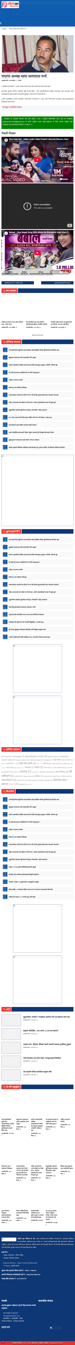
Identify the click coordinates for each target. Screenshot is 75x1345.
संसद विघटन (9, 780)
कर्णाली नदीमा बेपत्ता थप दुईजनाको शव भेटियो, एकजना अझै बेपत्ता (61, 323)
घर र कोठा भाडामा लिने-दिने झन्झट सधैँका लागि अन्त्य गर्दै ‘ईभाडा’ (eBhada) (30, 417)
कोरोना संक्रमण (57, 764)
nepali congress (22, 760)
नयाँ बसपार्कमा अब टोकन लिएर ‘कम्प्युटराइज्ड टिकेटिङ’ (42, 1058)
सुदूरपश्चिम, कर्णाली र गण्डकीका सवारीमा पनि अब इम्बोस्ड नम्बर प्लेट (46, 1017)
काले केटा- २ (13, 763)
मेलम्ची (43, 772)
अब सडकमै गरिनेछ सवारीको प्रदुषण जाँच (37, 1072)
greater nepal (53, 757)
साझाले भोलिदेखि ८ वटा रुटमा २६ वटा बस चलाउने (40, 1031)
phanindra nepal (36, 760)
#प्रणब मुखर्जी (6, 757)
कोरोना (47, 763)
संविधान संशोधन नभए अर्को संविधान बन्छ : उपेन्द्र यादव (12, 323)
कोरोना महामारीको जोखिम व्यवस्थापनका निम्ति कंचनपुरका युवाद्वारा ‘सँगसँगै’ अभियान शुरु (33, 365)
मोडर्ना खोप (50, 772)
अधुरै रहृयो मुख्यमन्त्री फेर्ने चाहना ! (62, 283)
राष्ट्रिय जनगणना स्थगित (16, 380)
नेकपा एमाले (48, 768)
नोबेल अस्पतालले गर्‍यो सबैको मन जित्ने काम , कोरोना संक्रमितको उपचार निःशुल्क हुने (32, 402)
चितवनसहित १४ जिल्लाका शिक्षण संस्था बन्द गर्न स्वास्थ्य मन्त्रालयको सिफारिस (31, 889)
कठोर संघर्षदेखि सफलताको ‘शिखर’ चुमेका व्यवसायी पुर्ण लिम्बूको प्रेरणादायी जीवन (31, 432)
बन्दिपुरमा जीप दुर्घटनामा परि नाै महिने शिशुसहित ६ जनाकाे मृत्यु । (26, 622)
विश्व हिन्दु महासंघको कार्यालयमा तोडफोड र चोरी (22, 607)
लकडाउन (48, 776)
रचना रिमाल (62, 771)
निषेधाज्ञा (29, 767)
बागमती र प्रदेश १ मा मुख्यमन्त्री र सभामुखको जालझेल (24, 882)
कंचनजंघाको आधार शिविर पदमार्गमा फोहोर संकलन (23, 425)
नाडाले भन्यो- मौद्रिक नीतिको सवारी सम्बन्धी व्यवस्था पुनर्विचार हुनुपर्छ (47, 1044)
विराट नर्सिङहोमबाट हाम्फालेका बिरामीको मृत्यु (22, 1213)
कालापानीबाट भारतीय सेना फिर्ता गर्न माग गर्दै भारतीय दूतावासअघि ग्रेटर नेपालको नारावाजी (33, 395)
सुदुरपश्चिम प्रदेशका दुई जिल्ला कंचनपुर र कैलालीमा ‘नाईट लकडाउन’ (28, 410)
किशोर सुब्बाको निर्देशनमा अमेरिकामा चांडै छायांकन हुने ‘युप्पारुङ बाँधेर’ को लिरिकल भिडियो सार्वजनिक (37, 447)
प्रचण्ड (25, 771)
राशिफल (39, 776)
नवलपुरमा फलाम (20, 767)
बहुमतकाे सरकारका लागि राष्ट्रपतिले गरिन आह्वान (22, 357)
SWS (61, 1343)
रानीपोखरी (19, 776)
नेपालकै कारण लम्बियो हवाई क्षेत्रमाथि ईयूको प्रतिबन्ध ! (24, 874)
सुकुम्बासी (23, 784)
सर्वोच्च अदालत (33, 780)
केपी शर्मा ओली (27, 763)
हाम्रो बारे (6, 1327)
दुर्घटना (66, 764)
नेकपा (38, 767)
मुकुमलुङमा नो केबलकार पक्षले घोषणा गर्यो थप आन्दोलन (24, 440)
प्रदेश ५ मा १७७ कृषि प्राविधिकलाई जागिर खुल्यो (22, 867)
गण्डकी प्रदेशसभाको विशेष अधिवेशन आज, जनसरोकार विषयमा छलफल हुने (29, 637)
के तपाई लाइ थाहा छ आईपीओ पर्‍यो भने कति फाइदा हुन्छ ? (24, 372)
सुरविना (30, 784)
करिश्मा (3, 763)
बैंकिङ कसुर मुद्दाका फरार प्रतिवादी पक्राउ (67, 1167)
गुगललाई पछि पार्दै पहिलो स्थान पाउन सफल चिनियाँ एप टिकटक (26, 614)
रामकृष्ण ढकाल (28, 776)
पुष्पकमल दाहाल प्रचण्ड (11, 772)
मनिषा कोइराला (35, 772)
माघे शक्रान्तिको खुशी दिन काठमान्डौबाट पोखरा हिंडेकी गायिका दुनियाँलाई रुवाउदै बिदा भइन (34, 350)
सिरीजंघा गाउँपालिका (46, 780)
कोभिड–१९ (39, 763)
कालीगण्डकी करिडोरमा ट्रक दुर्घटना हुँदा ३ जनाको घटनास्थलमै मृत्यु (37, 1214)
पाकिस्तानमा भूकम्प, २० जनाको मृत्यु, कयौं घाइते (22, 897)
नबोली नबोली (11, 768)
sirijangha (47, 760)
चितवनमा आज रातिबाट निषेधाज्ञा (18, 387)
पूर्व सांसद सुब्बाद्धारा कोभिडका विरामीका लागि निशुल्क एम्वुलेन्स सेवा (27, 629)
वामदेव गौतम (56, 776)
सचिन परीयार (22, 780)
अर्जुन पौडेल (58, 760)
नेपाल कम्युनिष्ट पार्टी (60, 768)
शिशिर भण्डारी (67, 776)
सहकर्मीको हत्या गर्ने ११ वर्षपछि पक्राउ (14, 283)
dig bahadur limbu (36, 756)
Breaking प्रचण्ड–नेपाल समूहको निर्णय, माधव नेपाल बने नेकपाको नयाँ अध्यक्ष (51, 1215)
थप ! (34, 1247)
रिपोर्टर (19, 80)
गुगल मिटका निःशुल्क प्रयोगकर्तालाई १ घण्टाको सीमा (6, 1214)
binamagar (18, 756)
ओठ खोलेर (69, 760)
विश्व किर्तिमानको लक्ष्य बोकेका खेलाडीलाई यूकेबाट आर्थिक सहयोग (36, 323)
